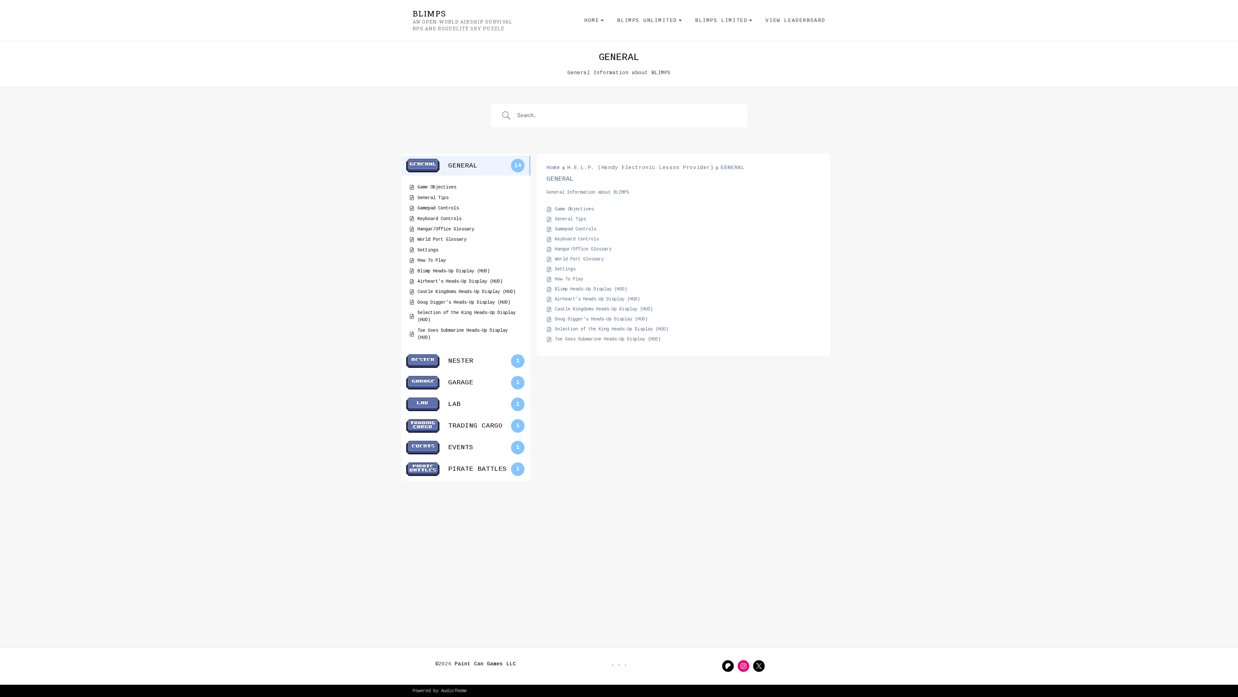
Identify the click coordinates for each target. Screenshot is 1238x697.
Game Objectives (574, 209)
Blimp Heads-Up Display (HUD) (591, 289)
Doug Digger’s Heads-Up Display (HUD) (601, 319)
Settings (565, 269)
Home (594, 21)
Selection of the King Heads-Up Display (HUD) (611, 329)
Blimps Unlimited (649, 21)
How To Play (569, 279)
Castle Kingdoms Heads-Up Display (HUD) (604, 309)
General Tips (570, 219)
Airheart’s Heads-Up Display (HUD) (597, 299)
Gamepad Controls (575, 229)
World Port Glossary (579, 259)
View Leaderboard (795, 21)
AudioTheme (454, 690)
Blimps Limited (723, 21)
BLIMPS (429, 13)
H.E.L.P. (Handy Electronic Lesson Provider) (640, 168)
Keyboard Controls (577, 239)
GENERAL (732, 168)
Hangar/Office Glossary (583, 249)
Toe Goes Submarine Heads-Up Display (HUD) (608, 339)
